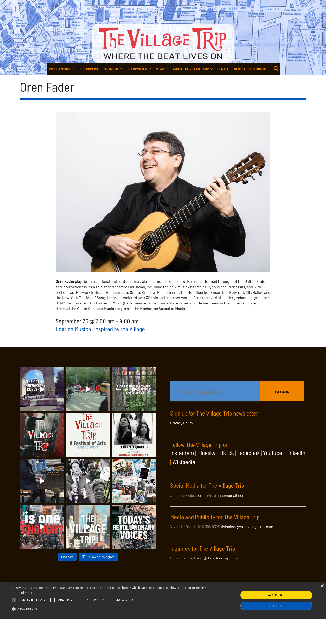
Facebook (248, 452)
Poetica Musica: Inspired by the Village (100, 328)
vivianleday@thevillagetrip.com (246, 526)
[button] (31, 600)
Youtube (272, 452)
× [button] (322, 586)
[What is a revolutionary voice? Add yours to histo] (42, 527)
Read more (25, 593)
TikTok (226, 452)
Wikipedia (183, 461)
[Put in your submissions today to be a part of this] (42, 435)
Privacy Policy (181, 423)
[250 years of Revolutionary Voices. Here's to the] (42, 481)
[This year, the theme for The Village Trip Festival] (88, 389)
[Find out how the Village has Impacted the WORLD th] (134, 389)
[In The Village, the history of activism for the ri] (88, 481)
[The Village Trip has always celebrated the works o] (134, 527)
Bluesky (206, 452)
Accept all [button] (276, 595)
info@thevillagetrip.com (217, 558)
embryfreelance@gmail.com (221, 495)
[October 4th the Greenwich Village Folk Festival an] (42, 389)
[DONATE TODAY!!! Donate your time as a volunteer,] (88, 435)
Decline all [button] (276, 606)
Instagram (182, 452)
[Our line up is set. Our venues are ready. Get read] (88, 527)
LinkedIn (295, 452)
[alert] (163, 600)
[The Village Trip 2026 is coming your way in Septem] (134, 481)
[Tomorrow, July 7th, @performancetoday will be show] (134, 435)
